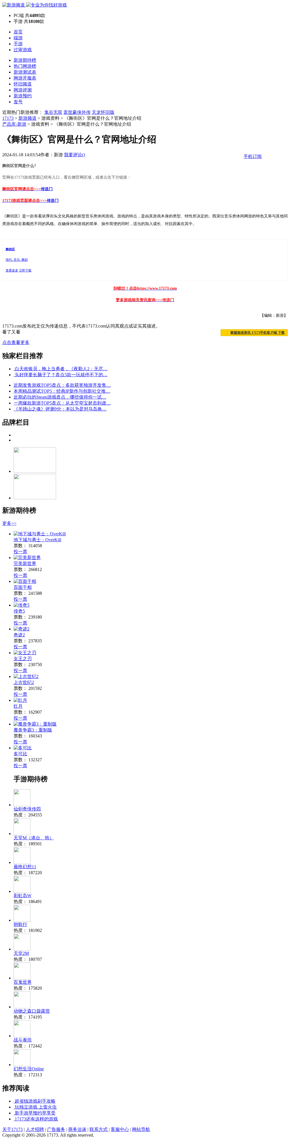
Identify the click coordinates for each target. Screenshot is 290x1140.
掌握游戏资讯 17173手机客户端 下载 (257, 333)
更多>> (9, 523)
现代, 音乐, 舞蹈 (17, 259)
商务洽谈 (77, 1129)
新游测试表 (25, 72)
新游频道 (27, 118)
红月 (18, 706)
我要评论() (74, 154)
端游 (18, 37)
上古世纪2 (24, 682)
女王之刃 (23, 658)
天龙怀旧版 (103, 112)
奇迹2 (19, 634)
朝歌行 (20, 924)
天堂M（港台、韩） (34, 837)
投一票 (20, 551)
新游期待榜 (25, 60)
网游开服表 (25, 78)
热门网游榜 (25, 66)
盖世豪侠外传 (77, 112)
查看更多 (12, 270)
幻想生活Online (29, 1068)
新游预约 (23, 95)
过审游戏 (23, 49)
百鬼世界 (23, 982)
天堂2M (21, 953)
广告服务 (56, 1129)
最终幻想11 (25, 866)
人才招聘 (35, 1129)
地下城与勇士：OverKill (37, 539)
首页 (18, 31)
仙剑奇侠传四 (27, 809)
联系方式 (98, 1129)
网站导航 (141, 1129)
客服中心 (120, 1129)
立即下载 (25, 270)
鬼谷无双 (53, 112)
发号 (18, 101)
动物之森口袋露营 (32, 1011)
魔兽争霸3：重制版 (33, 730)
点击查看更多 (15, 342)
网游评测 (23, 89)
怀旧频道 (23, 84)
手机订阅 (253, 156)
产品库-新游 (14, 124)
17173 (8, 118)
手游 (18, 43)
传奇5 (19, 611)
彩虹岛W (22, 895)
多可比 (20, 753)
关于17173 (12, 1129)
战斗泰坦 (23, 1040)
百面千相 (23, 587)
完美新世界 (25, 563)
